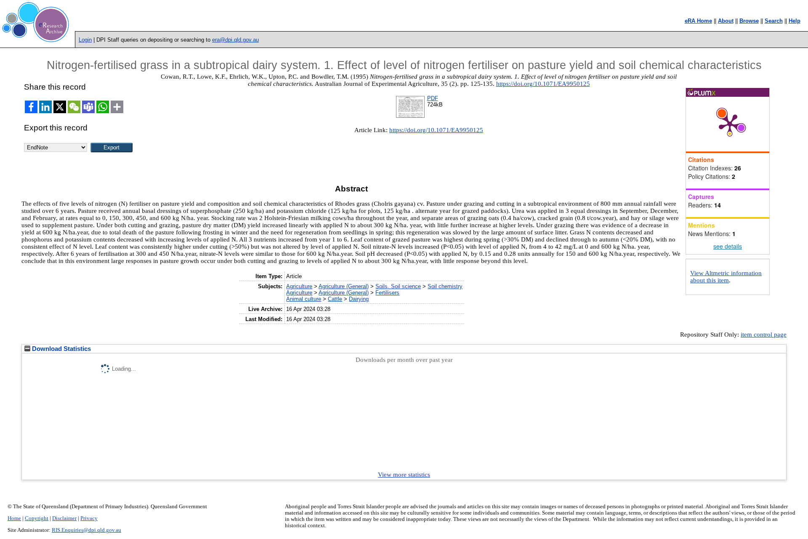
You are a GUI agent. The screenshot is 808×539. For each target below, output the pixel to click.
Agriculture (299, 286)
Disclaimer (64, 518)
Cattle (335, 299)
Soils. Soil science (398, 286)
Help (794, 21)
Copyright (36, 518)
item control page (764, 334)
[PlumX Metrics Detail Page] (729, 124)
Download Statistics (60, 348)
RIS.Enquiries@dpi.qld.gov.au (86, 530)
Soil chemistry (445, 286)
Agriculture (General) (344, 286)
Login (85, 40)
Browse (749, 21)
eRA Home (698, 21)
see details (727, 246)
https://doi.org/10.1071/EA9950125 (543, 83)
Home (14, 518)
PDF (432, 98)
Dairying (359, 299)
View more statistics (404, 474)
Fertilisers (387, 292)
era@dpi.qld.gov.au (235, 40)
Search (774, 21)
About (726, 21)
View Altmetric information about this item (726, 277)
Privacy (89, 518)
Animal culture (303, 299)
